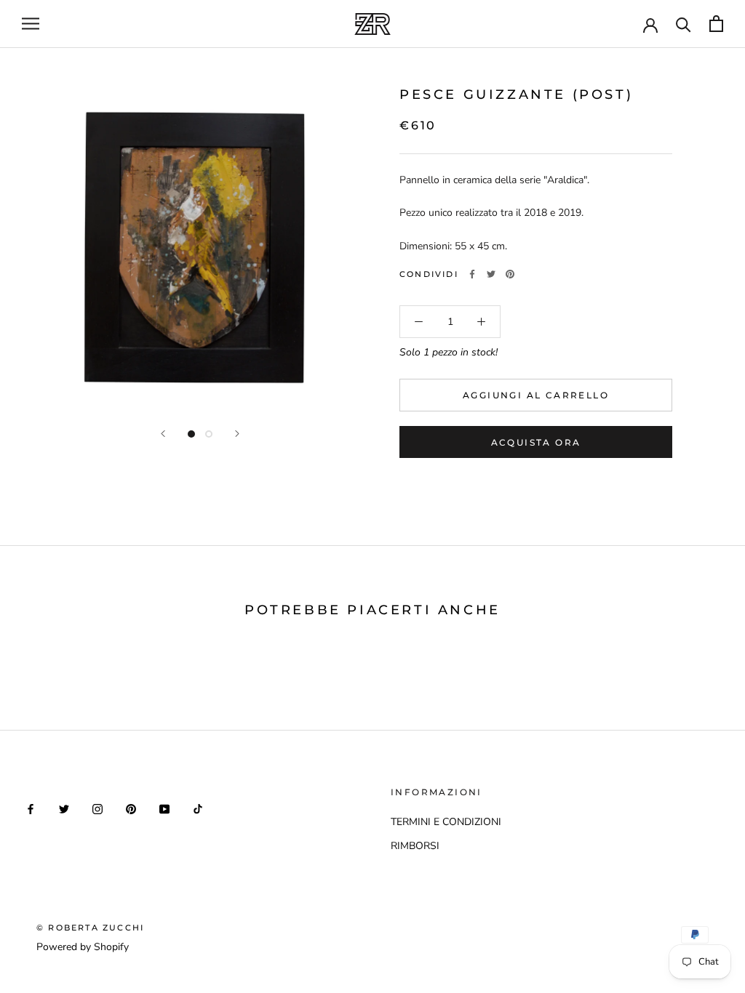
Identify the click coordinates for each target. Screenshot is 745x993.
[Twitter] (491, 274)
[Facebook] (472, 274)
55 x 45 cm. (481, 246)
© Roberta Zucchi (90, 927)
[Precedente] (163, 433)
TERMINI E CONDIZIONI (446, 822)
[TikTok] (198, 808)
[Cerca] (683, 23)
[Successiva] (237, 433)
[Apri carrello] (716, 23)
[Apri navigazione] (30, 23)
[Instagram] (97, 808)
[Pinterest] (510, 274)
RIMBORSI (415, 846)
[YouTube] (164, 808)
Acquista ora (536, 442)
